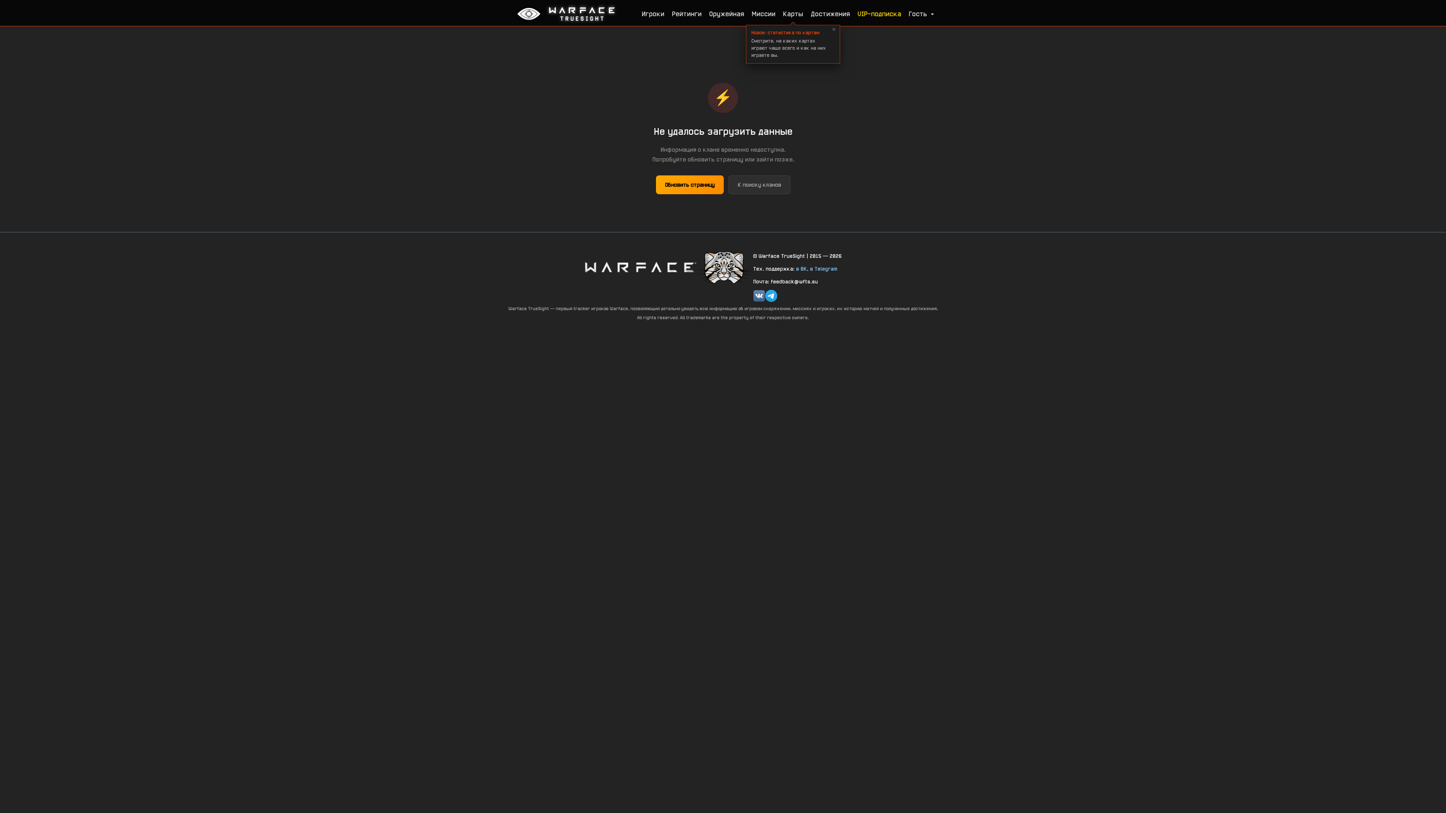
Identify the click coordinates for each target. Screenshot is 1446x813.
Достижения (830, 13)
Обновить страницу (690, 184)
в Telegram (823, 268)
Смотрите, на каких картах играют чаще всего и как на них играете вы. (788, 43)
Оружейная (726, 13)
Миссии (763, 13)
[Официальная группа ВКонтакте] (759, 296)
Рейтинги (687, 13)
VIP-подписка (879, 13)
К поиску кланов (759, 184)
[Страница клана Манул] (725, 267)
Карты (793, 13)
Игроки (653, 13)
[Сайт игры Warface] (640, 267)
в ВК (801, 268)
